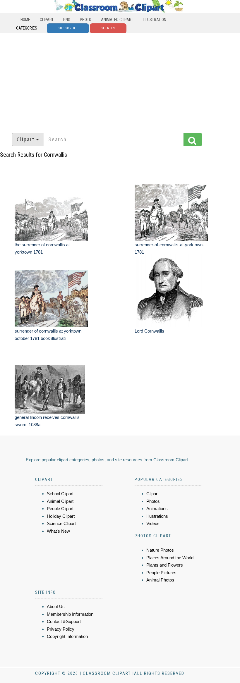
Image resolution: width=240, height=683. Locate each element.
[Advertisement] (120, 80)
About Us (56, 606)
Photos (153, 501)
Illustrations (157, 516)
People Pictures (161, 572)
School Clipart (60, 493)
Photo (85, 19)
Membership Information (70, 614)
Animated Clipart (117, 19)
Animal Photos (160, 579)
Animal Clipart (60, 501)
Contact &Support (64, 621)
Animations (157, 508)
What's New (58, 531)
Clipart (47, 19)
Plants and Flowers (164, 564)
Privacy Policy (60, 629)
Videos (153, 523)
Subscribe (68, 28)
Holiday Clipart (61, 516)
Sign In (108, 28)
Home (25, 19)
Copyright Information (67, 636)
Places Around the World (169, 557)
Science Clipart (61, 523)
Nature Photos (160, 550)
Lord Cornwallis (149, 330)
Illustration (154, 19)
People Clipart (60, 508)
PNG (66, 19)
